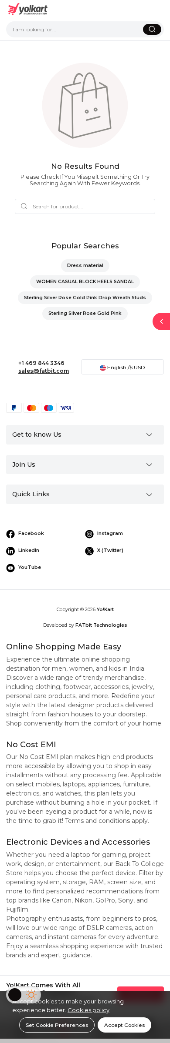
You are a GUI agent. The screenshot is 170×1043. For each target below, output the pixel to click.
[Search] (152, 29)
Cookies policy (88, 1009)
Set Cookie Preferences (57, 1025)
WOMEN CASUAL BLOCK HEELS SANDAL (85, 281)
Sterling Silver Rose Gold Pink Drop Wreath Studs (85, 298)
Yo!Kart (105, 609)
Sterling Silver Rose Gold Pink (85, 313)
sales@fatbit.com (43, 371)
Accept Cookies (124, 1025)
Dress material (85, 265)
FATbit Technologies (101, 625)
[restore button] (161, 321)
